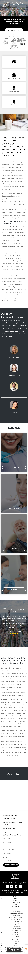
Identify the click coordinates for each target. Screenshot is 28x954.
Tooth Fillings (16, 912)
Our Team (16, 900)
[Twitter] (16, 886)
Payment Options (16, 938)
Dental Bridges (14, 467)
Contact (15, 945)
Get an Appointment (14, 30)
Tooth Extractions (16, 919)
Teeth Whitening (16, 921)
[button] (3, 626)
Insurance (16, 942)
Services (15, 904)
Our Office (16, 902)
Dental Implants (16, 930)
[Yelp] (12, 886)
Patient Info (15, 934)
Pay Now (16, 936)
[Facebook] (7, 886)
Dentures (14, 549)
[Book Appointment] (14, 4)
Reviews (15, 932)
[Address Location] (22, 4)
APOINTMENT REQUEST (11, 864)
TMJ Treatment (16, 928)
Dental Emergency (16, 925)
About (15, 898)
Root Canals (16, 915)
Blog (15, 943)
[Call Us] (18, 4)
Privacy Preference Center (26, 949)
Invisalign (14, 589)
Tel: (9, 828)
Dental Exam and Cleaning (16, 917)
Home (15, 897)
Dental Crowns (14, 508)
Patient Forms (16, 940)
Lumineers (16, 927)
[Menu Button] (25, 4)
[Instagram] (20, 886)
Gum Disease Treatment (16, 913)
